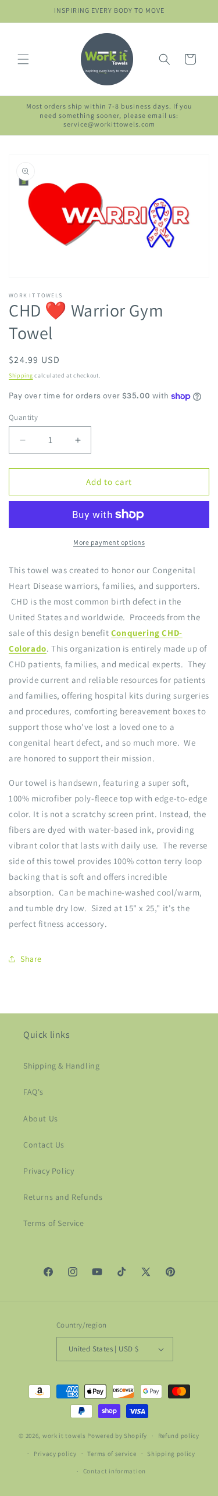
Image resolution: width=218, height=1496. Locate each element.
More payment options (109, 542)
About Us (40, 1118)
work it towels (64, 1436)
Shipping (21, 375)
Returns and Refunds (62, 1197)
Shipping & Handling (61, 1065)
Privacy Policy (48, 1171)
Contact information (114, 1471)
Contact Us (44, 1144)
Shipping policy (171, 1454)
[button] (23, 59)
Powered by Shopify (117, 1436)
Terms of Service (53, 1223)
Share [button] (31, 959)
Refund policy (178, 1436)
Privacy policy (55, 1454)
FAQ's (33, 1092)
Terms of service (111, 1454)
